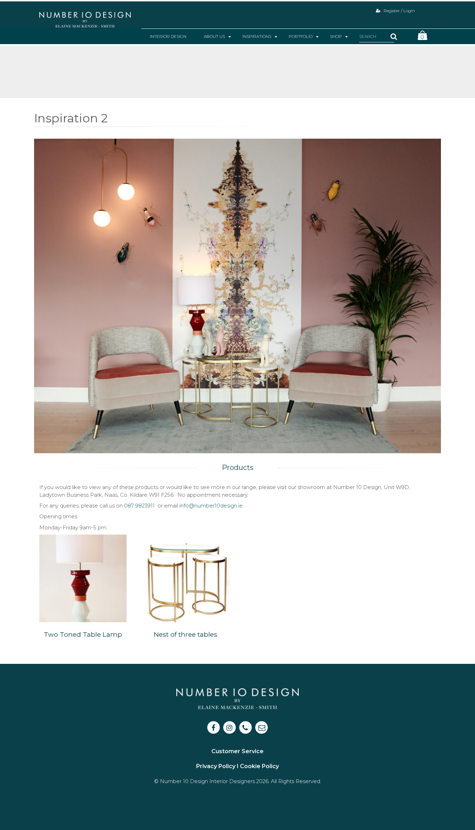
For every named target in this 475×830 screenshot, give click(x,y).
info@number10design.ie (211, 505)
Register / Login (399, 10)
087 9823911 (139, 505)
